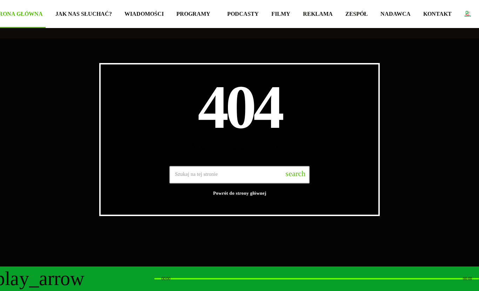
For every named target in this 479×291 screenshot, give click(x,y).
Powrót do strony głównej (240, 193)
